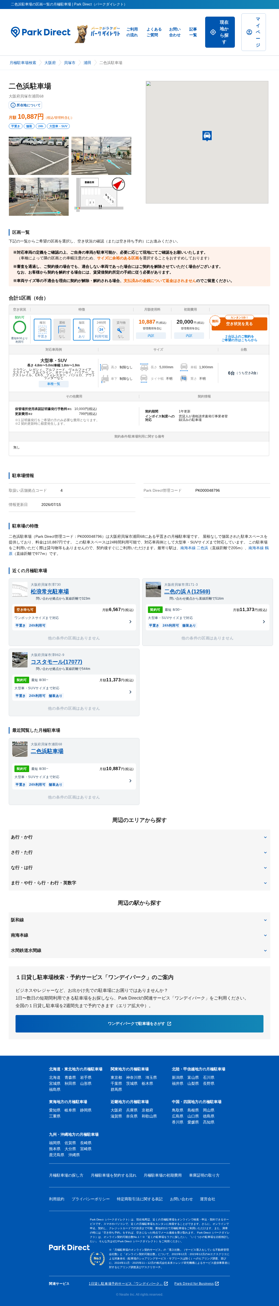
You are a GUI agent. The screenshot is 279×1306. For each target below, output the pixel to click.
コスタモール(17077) (56, 662)
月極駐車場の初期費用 (163, 1175)
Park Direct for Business (194, 1284)
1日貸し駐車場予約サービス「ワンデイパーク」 (126, 1284)
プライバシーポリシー (91, 1199)
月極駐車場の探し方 (66, 1175)
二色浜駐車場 (47, 751)
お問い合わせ (175, 32)
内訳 (151, 336)
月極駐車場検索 (23, 62)
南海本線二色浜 (194, 548)
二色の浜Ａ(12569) (187, 591)
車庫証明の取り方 (204, 1175)
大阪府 (50, 62)
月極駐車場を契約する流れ (114, 1175)
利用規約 (56, 1199)
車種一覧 (53, 384)
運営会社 (207, 1199)
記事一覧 (193, 32)
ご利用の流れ (132, 32)
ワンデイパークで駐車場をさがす (136, 1023)
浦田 (87, 62)
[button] (139, 837)
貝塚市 (69, 62)
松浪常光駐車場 (50, 591)
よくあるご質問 (154, 32)
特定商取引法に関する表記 (140, 1199)
